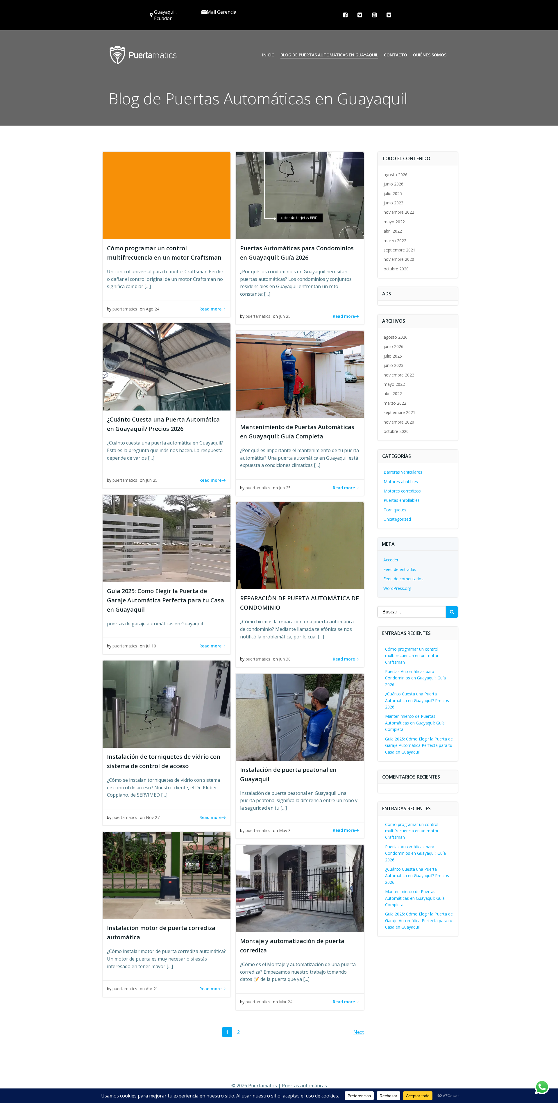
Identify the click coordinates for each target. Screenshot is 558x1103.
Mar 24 (285, 1001)
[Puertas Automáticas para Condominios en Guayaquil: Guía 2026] (300, 195)
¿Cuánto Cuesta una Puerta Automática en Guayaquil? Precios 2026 (417, 700)
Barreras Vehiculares (403, 472)
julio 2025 (393, 193)
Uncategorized (397, 519)
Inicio (268, 55)
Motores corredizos (402, 491)
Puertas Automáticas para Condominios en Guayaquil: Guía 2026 (415, 678)
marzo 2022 (395, 240)
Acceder (390, 560)
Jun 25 (285, 316)
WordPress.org (397, 588)
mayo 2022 (394, 221)
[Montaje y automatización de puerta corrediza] (300, 888)
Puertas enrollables (402, 500)
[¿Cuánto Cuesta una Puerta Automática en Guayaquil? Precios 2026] (166, 366)
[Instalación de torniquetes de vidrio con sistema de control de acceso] (166, 703)
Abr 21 (152, 988)
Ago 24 (152, 309)
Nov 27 (153, 817)
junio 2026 (393, 184)
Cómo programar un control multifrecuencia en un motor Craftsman (412, 655)
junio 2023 (393, 203)
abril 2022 (393, 231)
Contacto (395, 55)
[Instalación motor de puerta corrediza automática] (166, 875)
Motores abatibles (401, 481)
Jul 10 (151, 646)
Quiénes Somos (429, 55)
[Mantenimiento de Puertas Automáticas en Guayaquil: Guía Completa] (300, 374)
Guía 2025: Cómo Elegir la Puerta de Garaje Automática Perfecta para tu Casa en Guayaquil (419, 745)
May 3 (285, 830)
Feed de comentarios (403, 578)
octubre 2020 (396, 269)
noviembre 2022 (399, 212)
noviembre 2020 (399, 259)
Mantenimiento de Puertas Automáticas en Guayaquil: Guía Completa (415, 722)
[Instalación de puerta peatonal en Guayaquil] (300, 716)
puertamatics (124, 309)
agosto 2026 (395, 174)
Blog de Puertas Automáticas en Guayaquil (329, 55)
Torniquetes (395, 510)
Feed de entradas (399, 569)
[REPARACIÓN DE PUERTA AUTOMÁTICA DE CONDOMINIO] (300, 545)
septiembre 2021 (399, 250)
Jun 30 (285, 659)
